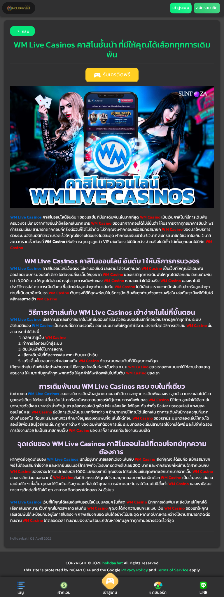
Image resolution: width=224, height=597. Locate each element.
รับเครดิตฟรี (116, 74)
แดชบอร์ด (158, 592)
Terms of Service (172, 570)
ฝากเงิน (64, 592)
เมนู (20, 592)
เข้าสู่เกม (110, 592)
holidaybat (113, 563)
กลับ (25, 31)
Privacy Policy (134, 570)
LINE (204, 592)
